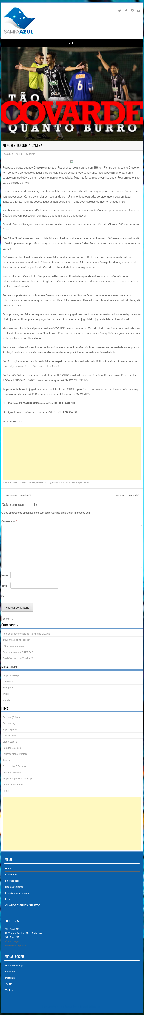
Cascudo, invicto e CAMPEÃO (18, 652)
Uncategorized (35, 482)
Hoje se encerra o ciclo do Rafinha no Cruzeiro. (27, 633)
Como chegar (12, 941)
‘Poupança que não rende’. (16, 639)
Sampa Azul (11, 874)
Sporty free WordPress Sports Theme (60, 1007)
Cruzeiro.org (9, 723)
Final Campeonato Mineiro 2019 (19, 658)
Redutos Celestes (12, 747)
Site (4, 596)
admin (32, 153)
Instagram (8, 687)
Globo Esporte (10, 741)
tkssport (6, 760)
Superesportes (10, 729)
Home (6, 790)
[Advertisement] (72, 453)
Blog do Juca (9, 735)
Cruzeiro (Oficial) (11, 717)
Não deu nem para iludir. (16, 495)
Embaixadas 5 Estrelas (14, 766)
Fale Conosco (12, 880)
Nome (5, 575)
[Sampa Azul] (19, 33)
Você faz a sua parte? (129, 495)
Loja (7, 899)
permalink (85, 482)
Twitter (6, 693)
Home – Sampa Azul (13, 784)
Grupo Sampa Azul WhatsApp (18, 778)
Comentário (9, 521)
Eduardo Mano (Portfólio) (15, 753)
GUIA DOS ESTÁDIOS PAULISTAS (22, 905)
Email (5, 585)
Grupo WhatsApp (11, 675)
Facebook (8, 681)
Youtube (7, 699)
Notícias (60, 482)
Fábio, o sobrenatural (13, 645)
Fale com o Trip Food (16, 945)
